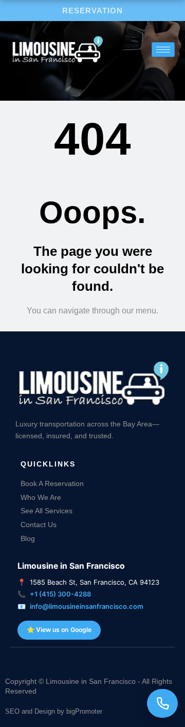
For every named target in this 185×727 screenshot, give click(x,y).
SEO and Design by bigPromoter (53, 711)
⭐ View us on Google (59, 629)
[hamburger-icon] (163, 49)
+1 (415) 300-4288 (60, 594)
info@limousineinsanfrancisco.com (86, 606)
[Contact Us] (162, 703)
